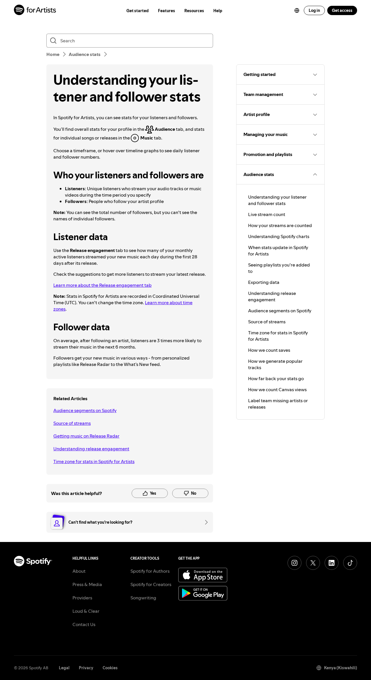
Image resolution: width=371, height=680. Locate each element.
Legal (64, 668)
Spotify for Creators (150, 584)
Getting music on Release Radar (86, 436)
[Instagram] (294, 563)
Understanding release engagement (91, 448)
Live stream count (266, 214)
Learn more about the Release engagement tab (102, 285)
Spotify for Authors (150, 571)
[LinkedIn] (332, 563)
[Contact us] (204, 522)
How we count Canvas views (277, 389)
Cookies (110, 668)
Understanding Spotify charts (278, 236)
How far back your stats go (276, 378)
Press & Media (87, 584)
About (79, 571)
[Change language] (296, 10)
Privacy (86, 668)
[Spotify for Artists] (35, 11)
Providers (82, 597)
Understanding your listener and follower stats (277, 200)
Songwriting (143, 597)
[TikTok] (350, 563)
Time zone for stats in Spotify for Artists (93, 461)
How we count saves (269, 350)
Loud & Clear (85, 611)
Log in (314, 10)
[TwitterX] (313, 563)
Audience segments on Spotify (85, 410)
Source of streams (72, 423)
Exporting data (263, 282)
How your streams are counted (280, 225)
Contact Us (83, 624)
